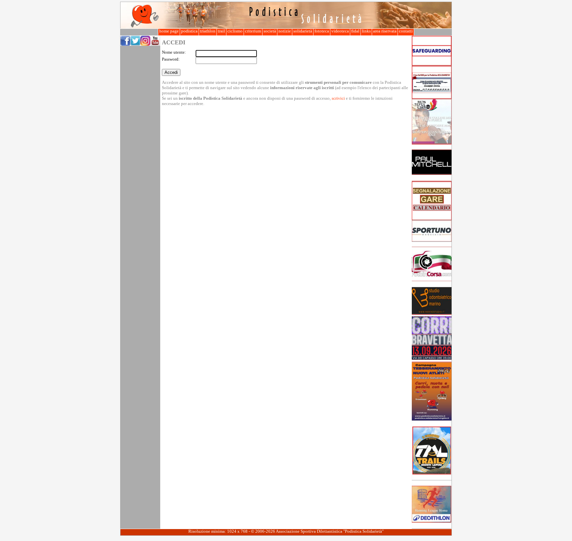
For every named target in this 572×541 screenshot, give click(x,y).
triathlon (207, 31)
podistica (189, 31)
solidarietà (302, 31)
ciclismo (235, 31)
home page (169, 31)
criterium (253, 31)
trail (221, 31)
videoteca (340, 31)
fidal (355, 31)
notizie (284, 31)
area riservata (385, 31)
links (366, 31)
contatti (406, 31)
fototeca (321, 31)
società (269, 31)
